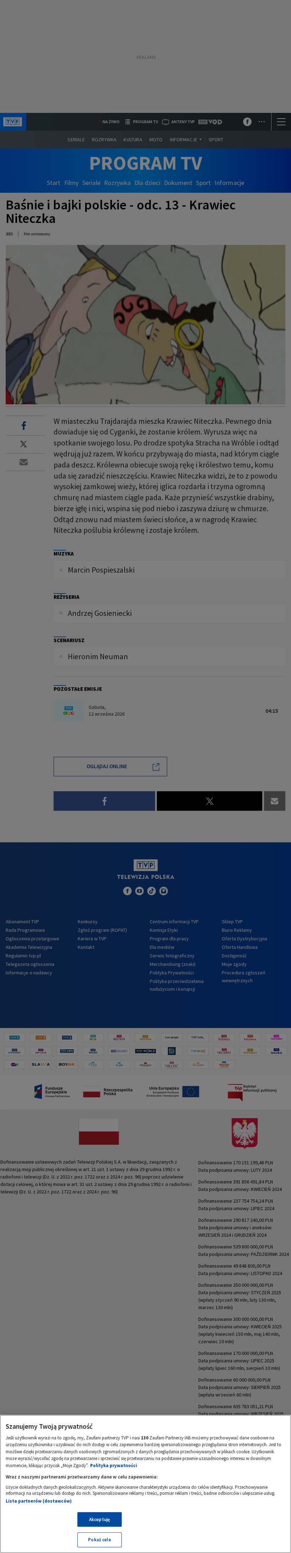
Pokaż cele (99, 1540)
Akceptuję (99, 1519)
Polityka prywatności (113, 1465)
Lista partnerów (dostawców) (39, 1501)
